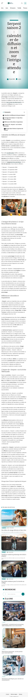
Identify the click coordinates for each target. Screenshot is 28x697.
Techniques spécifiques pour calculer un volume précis (12, 679)
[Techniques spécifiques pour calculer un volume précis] (14, 665)
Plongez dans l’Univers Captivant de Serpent (13, 129)
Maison (3, 676)
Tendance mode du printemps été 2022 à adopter (13, 555)
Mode (3, 552)
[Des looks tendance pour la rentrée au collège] (14, 569)
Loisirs (19, 79)
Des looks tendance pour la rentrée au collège (12, 582)
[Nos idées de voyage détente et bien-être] (14, 517)
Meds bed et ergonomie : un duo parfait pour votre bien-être (12, 652)
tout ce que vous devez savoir (13, 102)
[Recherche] (22, 3)
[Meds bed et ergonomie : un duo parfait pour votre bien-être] (14, 638)
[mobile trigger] (2, 3)
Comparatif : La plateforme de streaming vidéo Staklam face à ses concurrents (12, 625)
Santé (3, 649)
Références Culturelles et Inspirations (13, 122)
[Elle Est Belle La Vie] (10, 3)
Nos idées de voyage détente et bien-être (13, 530)
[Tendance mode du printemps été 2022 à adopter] (14, 542)
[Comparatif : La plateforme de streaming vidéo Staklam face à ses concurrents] (14, 611)
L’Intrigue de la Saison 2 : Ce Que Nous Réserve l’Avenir (12, 118)
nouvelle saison (10, 153)
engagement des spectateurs (14, 162)
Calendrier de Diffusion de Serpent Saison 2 (14, 115)
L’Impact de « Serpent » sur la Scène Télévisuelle (12, 125)
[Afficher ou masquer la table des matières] (17, 112)
